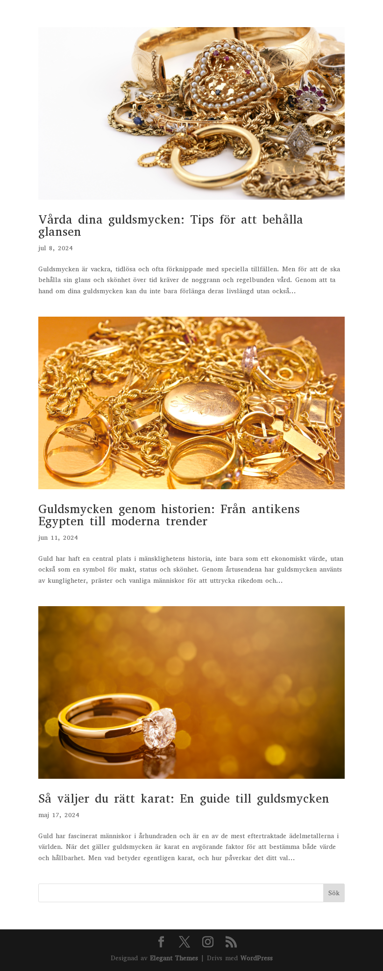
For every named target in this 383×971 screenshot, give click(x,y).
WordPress (257, 958)
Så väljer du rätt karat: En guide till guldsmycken (183, 798)
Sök (334, 893)
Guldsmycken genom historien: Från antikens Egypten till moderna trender (169, 515)
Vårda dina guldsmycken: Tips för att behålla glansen (170, 225)
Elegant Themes (174, 958)
